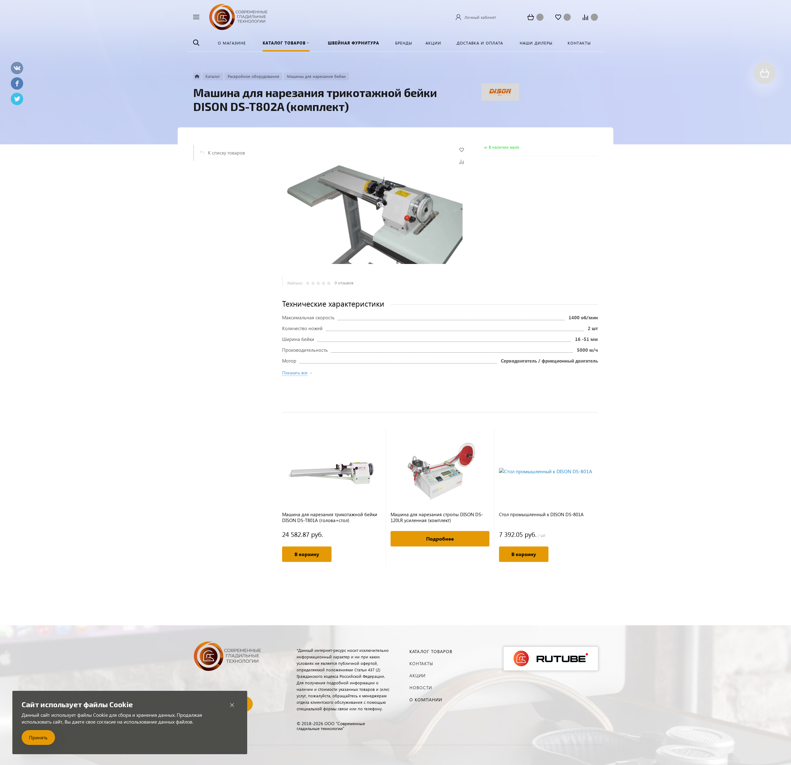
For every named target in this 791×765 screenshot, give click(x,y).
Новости (420, 688)
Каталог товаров (430, 651)
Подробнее (440, 538)
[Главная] (197, 76)
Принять (38, 737)
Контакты (421, 663)
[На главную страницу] (238, 16)
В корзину (306, 554)
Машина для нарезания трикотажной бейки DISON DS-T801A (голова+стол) (329, 517)
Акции (417, 675)
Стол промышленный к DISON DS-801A (541, 514)
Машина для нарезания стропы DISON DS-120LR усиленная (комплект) (437, 517)
